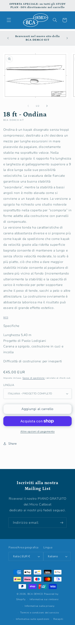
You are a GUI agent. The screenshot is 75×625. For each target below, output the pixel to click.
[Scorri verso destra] (46, 105)
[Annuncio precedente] (7, 38)
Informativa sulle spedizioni (32, 619)
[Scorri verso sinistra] (28, 105)
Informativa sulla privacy (39, 606)
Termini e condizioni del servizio (39, 612)
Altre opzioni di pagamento (37, 431)
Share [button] (12, 443)
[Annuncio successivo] (67, 38)
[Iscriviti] (61, 522)
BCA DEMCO (35, 594)
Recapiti (58, 619)
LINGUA (8, 385)
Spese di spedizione (33, 378)
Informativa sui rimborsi (44, 599)
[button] (9, 20)
